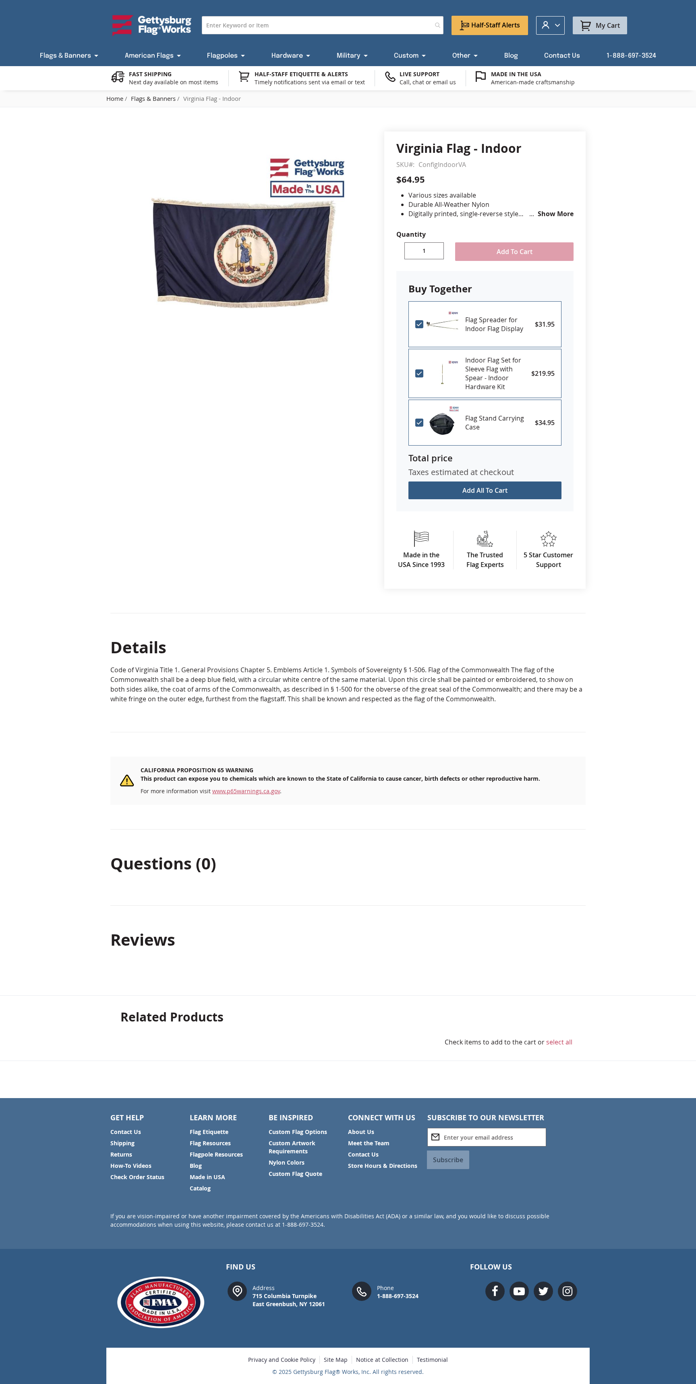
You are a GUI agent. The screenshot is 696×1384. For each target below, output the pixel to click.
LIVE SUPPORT (419, 74)
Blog (196, 1165)
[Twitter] (543, 1291)
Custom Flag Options (298, 1132)
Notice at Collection (382, 1359)
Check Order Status (137, 1177)
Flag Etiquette (209, 1132)
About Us (361, 1132)
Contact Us (125, 1132)
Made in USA (207, 1177)
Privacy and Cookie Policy (281, 1359)
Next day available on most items (173, 82)
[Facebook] (495, 1291)
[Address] (237, 1290)
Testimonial (432, 1359)
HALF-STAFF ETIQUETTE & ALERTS (301, 74)
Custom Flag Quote (295, 1174)
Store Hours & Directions (382, 1165)
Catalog (200, 1188)
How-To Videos (130, 1165)
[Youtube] (519, 1291)
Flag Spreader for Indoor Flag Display (494, 324)
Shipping (122, 1143)
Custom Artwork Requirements (292, 1147)
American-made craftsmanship (533, 82)
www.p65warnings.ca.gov (246, 791)
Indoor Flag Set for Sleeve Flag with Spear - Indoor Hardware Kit (493, 373)
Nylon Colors (286, 1162)
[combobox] (322, 25)
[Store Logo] (152, 25)
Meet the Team (368, 1143)
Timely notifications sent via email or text (310, 82)
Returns (121, 1154)
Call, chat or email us (428, 82)
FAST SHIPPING (150, 74)
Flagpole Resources (216, 1154)
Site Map (336, 1359)
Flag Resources (210, 1143)
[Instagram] (567, 1291)
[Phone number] (361, 1290)
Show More (556, 213)
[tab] (348, 647)
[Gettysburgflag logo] (165, 1302)
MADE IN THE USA (516, 74)
